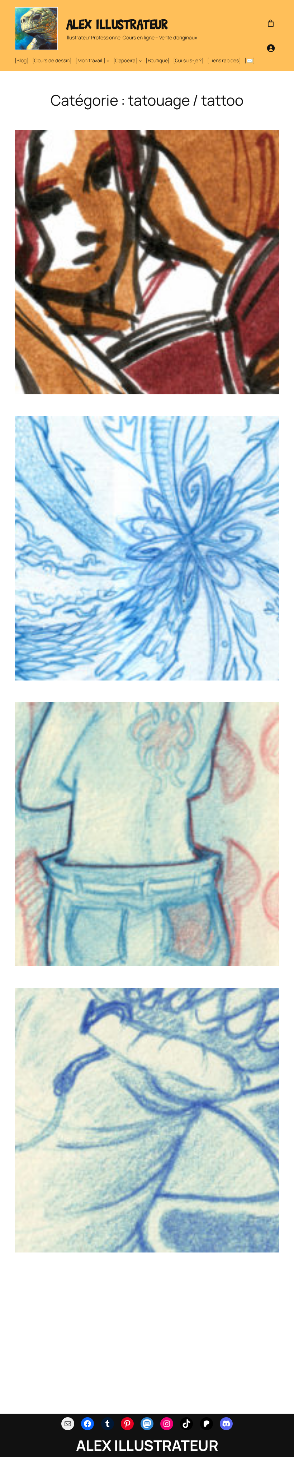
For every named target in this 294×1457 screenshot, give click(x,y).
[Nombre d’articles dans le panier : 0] (271, 23)
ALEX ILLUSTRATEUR (117, 24)
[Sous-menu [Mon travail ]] (107, 60)
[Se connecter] (271, 48)
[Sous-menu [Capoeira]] (140, 60)
